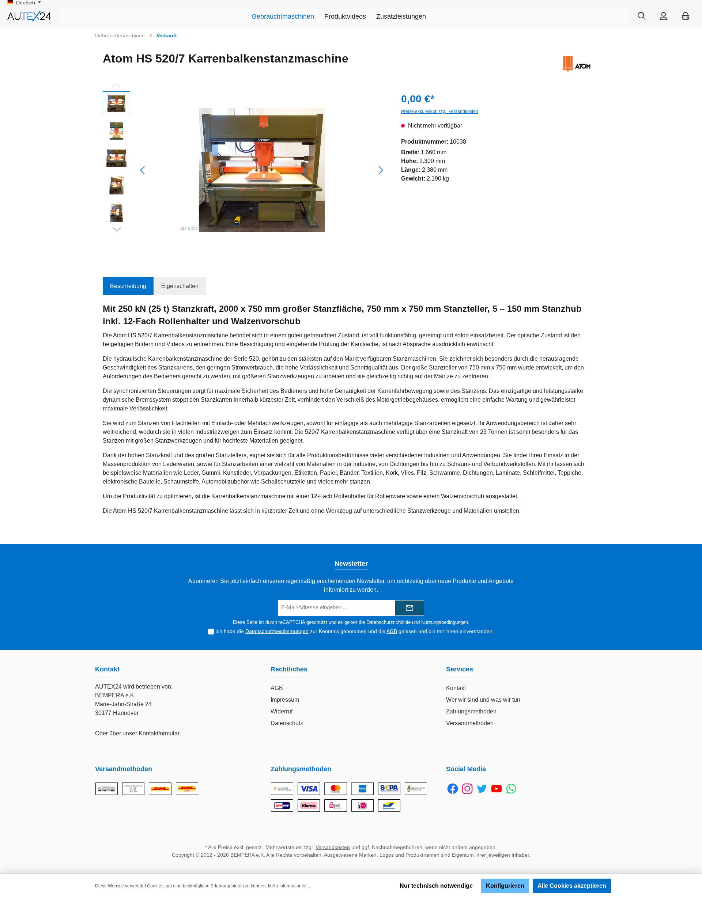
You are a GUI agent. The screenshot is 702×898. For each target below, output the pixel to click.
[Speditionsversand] (106, 788)
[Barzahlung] (415, 788)
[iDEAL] (362, 805)
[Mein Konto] (663, 16)
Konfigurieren (505, 886)
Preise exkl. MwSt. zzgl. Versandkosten (439, 111)
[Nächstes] (380, 170)
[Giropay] (282, 805)
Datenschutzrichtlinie (388, 622)
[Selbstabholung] (133, 788)
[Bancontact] (389, 805)
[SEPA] (389, 788)
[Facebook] (452, 788)
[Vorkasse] (282, 788)
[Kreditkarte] (335, 788)
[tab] (128, 286)
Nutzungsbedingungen (444, 622)
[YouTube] (496, 788)
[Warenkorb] (685, 16)
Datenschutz (287, 723)
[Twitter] (481, 788)
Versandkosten (333, 847)
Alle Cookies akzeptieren (571, 886)
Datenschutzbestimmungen (277, 631)
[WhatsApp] (511, 788)
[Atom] (576, 64)
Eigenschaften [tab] (180, 286)
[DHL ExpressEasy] (187, 788)
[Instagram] (467, 788)
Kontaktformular (159, 733)
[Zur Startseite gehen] (29, 16)
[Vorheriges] (142, 170)
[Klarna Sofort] (308, 805)
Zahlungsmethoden (471, 711)
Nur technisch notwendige (436, 886)
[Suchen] (642, 16)
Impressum (285, 700)
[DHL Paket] (159, 788)
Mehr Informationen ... (289, 885)
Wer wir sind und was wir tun (483, 700)
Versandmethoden (470, 723)
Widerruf (281, 711)
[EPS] (335, 805)
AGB (391, 631)
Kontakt (456, 688)
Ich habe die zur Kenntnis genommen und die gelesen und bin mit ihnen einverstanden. (354, 631)
